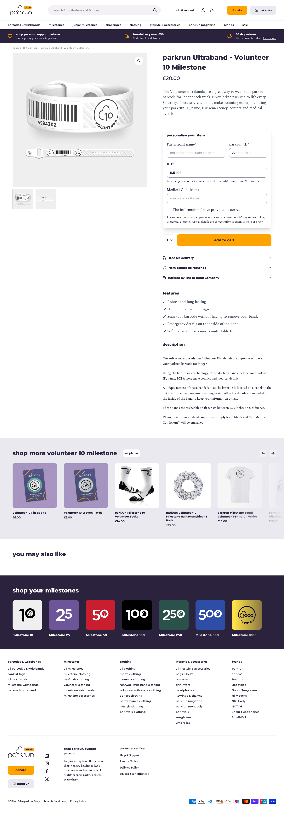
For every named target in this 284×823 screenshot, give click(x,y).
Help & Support (129, 755)
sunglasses (183, 717)
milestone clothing (77, 674)
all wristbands (18, 679)
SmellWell (239, 717)
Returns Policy (129, 761)
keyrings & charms (189, 695)
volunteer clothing (77, 685)
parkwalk (182, 712)
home (16, 47)
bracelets (182, 679)
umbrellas (183, 722)
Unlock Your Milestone (134, 774)
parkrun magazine (202, 25)
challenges (113, 25)
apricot (237, 674)
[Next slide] (273, 453)
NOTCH (237, 706)
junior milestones (85, 25)
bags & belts (184, 674)
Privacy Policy (78, 801)
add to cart (224, 240)
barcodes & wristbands (24, 25)
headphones (185, 690)
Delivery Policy (129, 768)
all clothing (128, 668)
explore (131, 453)
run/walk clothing (76, 679)
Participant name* (181, 144)
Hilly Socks (239, 695)
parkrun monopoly (189, 706)
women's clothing (132, 679)
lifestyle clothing (131, 706)
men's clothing (130, 674)
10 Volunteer (30, 47)
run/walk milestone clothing (140, 685)
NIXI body (238, 701)
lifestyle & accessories (165, 25)
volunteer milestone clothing (140, 690)
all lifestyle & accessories (193, 668)
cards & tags (16, 674)
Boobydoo (239, 685)
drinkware (183, 685)
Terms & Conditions (55, 801)
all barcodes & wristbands (26, 668)
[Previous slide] (263, 453)
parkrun (237, 668)
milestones (56, 25)
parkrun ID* (239, 144)
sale (245, 25)
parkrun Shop (32, 801)
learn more (269, 38)
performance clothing (135, 701)
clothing (135, 25)
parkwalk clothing (133, 712)
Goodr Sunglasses (244, 690)
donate (237, 10)
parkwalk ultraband (22, 690)
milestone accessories (79, 695)
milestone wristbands (23, 685)
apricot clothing (131, 695)
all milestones (73, 668)
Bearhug (238, 679)
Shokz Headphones (245, 712)
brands (229, 25)
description (174, 344)
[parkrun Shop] (21, 10)
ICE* (170, 164)
